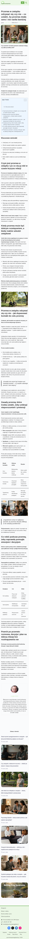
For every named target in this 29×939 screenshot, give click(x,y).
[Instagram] (20, 928)
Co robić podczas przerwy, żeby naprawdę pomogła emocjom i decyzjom (13, 127)
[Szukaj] (26, 3)
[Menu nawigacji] (22, 2)
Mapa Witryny (15, 934)
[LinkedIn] (16, 928)
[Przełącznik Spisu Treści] (24, 100)
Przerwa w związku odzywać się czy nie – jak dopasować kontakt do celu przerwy (14, 120)
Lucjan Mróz (7, 22)
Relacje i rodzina (23, 22)
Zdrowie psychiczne (5, 916)
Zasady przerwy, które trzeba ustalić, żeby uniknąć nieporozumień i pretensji (13, 123)
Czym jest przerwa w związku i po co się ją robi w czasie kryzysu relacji (14, 111)
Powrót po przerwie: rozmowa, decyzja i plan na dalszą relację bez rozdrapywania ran (14, 130)
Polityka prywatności (13, 932)
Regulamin (5, 932)
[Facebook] (9, 928)
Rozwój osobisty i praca (6, 913)
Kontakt (8, 934)
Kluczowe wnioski (10, 106)
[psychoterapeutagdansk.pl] (5, 2)
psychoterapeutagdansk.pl (13, 937)
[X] (12, 928)
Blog (21, 934)
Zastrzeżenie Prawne (22, 932)
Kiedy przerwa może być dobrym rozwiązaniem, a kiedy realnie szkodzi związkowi (12, 116)
